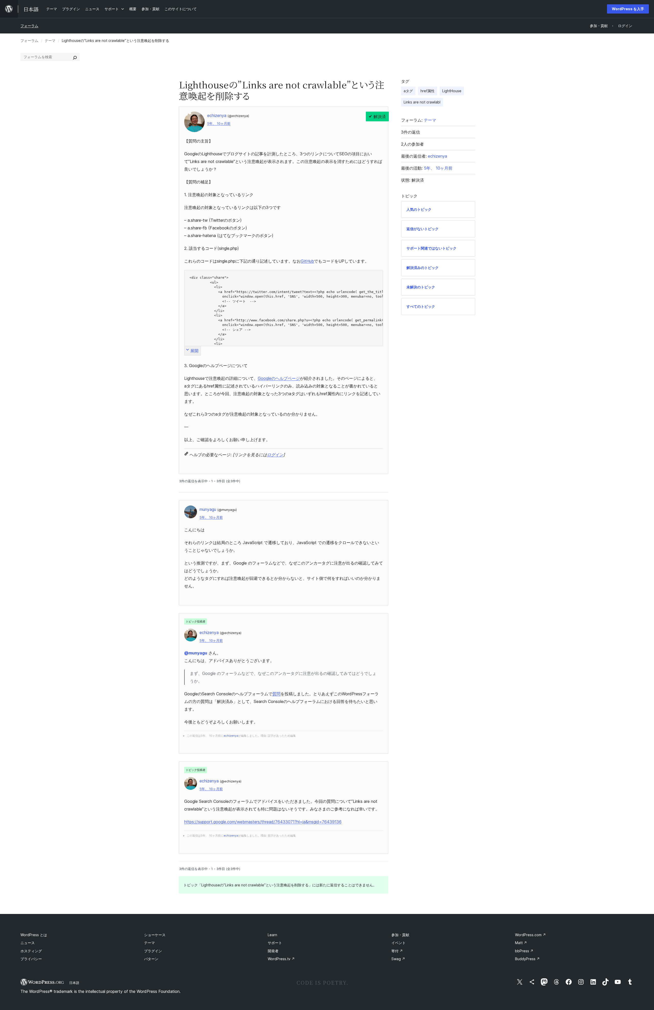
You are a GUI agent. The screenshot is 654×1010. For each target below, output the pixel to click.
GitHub (307, 261)
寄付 (397, 951)
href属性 (428, 91)
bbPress (524, 951)
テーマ (50, 40)
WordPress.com (530, 935)
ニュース (27, 943)
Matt (521, 943)
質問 (276, 693)
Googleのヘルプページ (279, 378)
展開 (194, 350)
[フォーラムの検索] (75, 57)
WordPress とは (33, 935)
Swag (398, 959)
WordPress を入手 (628, 9)
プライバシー (31, 959)
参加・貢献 (400, 935)
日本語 (74, 983)
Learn (272, 935)
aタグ (408, 91)
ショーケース (155, 935)
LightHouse (451, 91)
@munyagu (195, 652)
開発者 (273, 951)
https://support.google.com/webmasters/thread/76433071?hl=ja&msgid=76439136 (263, 821)
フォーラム (29, 26)
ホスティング (31, 951)
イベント (398, 943)
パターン (151, 959)
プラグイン (153, 951)
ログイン (275, 454)
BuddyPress (527, 959)
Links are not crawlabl (422, 102)
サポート (275, 943)
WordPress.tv (281, 959)
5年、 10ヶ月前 (218, 123)
